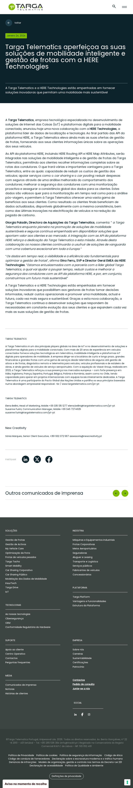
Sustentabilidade (82, 658)
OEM (7, 623)
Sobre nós (78, 649)
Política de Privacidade (21, 755)
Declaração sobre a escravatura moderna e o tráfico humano (87, 758)
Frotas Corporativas (84, 544)
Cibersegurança (14, 618)
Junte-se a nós (81, 688)
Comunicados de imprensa (20, 684)
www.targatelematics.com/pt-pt (80, 384)
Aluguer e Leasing (82, 557)
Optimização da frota (17, 553)
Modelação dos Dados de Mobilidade (26, 578)
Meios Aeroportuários (85, 548)
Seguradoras (80, 553)
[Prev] (116, 493)
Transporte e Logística (85, 561)
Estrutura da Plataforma (86, 605)
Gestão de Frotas (15, 540)
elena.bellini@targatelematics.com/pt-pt (91, 405)
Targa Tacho (12, 561)
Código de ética (113, 755)
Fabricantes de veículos (86, 570)
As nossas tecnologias (17, 614)
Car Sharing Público (16, 574)
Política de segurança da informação (81, 755)
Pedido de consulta (83, 684)
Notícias (9, 689)
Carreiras (78, 653)
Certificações (80, 662)
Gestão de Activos (15, 544)
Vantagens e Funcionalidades (89, 601)
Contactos (11, 658)
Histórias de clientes (16, 693)
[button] (25, 459)
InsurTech (11, 583)
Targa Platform (81, 596)
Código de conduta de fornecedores (29, 758)
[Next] (125, 493)
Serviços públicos (82, 565)
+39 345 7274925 (71, 409)
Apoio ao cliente (14, 649)
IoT (7, 591)
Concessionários (82, 574)
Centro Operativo (15, 653)
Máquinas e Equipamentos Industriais (94, 540)
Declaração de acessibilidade (46, 765)
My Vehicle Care (14, 548)
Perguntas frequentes (17, 662)
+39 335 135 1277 (58, 405)
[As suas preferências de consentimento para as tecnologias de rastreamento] (127, 782)
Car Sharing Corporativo (19, 570)
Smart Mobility (13, 565)
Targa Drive (11, 587)
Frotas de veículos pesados (20, 557)
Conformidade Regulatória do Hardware (27, 627)
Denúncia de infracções (22, 762)
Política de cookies (46, 755)
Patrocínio (78, 666)
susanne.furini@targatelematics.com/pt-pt (30, 412)
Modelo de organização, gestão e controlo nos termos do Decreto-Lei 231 (80, 762)
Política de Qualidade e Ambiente (84, 765)
